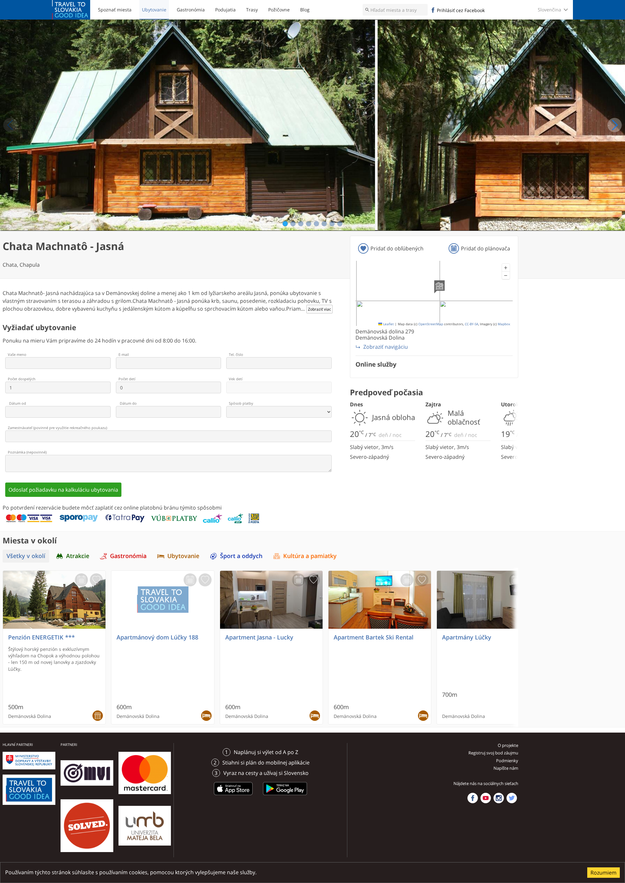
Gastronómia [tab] (128, 556)
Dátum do (128, 403)
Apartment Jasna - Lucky (259, 637)
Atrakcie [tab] (77, 556)
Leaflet (388, 324)
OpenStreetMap (430, 324)
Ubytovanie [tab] (183, 556)
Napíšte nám (505, 768)
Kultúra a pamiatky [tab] (310, 556)
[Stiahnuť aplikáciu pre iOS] (233, 796)
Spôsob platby (241, 403)
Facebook (472, 798)
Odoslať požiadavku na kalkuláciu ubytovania (63, 489)
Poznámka (27, 452)
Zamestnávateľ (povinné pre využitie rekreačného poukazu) (57, 428)
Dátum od (17, 403)
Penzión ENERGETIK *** (41, 637)
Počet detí (126, 379)
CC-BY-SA (471, 324)
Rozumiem (603, 872)
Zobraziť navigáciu (385, 346)
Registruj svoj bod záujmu (493, 753)
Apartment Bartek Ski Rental (373, 637)
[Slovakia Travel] (71, 10)
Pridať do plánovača (485, 248)
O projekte (508, 745)
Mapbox (504, 324)
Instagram (498, 798)
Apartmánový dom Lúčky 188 (157, 637)
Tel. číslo (236, 354)
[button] (506, 268)
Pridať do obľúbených (397, 248)
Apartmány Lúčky (466, 637)
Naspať (10, 125)
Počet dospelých (21, 379)
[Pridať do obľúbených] (96, 579)
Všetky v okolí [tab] (26, 556)
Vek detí (236, 379)
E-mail (123, 354)
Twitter (512, 798)
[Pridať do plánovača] (81, 579)
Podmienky (507, 761)
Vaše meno (17, 354)
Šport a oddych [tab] (241, 556)
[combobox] (395, 10)
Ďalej (614, 125)
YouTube (485, 798)
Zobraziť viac (319, 309)
